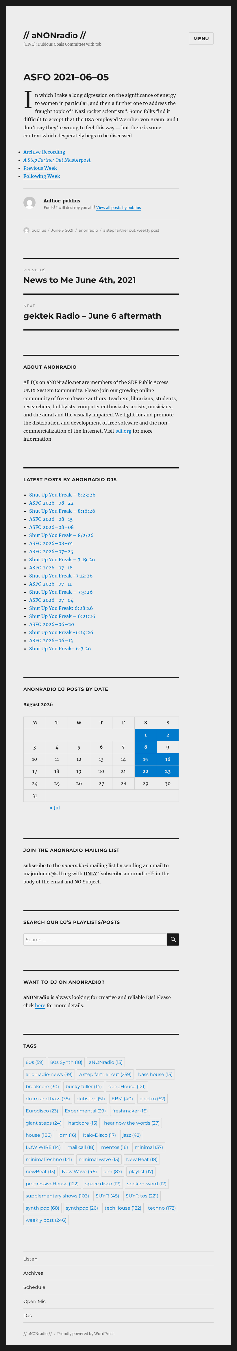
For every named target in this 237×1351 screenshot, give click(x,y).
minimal (149, 1147)
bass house (155, 1074)
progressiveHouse (52, 1183)
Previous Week (40, 168)
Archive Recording (44, 152)
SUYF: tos (142, 1196)
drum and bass (48, 1098)
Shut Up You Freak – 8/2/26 (61, 535)
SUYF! (107, 1196)
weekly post (148, 230)
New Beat (142, 1159)
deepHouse (127, 1086)
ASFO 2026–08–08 (51, 527)
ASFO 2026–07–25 (51, 551)
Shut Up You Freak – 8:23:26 (62, 495)
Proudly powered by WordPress (85, 1333)
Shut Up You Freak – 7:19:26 (62, 559)
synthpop (82, 1208)
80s (35, 1062)
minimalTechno (49, 1159)
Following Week (41, 176)
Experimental (85, 1111)
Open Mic (34, 1301)
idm (67, 1135)
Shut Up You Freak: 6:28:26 (61, 608)
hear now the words (132, 1123)
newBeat (40, 1171)
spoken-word (146, 1183)
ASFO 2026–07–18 (51, 568)
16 (168, 759)
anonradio (88, 230)
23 (168, 771)
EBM (122, 1098)
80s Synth (66, 1062)
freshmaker (130, 1111)
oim (112, 1171)
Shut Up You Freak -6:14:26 (61, 632)
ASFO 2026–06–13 (51, 640)
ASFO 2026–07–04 (51, 600)
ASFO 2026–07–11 (50, 584)
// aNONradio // (54, 35)
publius (39, 230)
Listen (30, 1259)
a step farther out (119, 230)
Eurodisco (42, 1111)
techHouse (123, 1208)
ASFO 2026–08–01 (51, 543)
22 (146, 771)
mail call (81, 1147)
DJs (27, 1315)
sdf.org (124, 431)
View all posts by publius (118, 207)
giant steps (44, 1123)
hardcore (82, 1123)
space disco (103, 1183)
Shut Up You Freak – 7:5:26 (61, 592)
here (40, 1005)
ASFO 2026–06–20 (51, 624)
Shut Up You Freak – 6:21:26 (62, 616)
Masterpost (57, 160)
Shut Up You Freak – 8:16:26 (62, 511)
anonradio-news (49, 1074)
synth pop (42, 1208)
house (39, 1135)
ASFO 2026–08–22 (51, 503)
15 (145, 759)
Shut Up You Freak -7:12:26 (61, 576)
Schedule (34, 1287)
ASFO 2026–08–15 (51, 519)
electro (152, 1098)
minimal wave (99, 1159)
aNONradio (106, 1062)
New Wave (79, 1171)
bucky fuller (84, 1086)
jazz (132, 1135)
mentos (114, 1147)
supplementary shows (57, 1196)
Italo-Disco (99, 1135)
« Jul (54, 808)
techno (162, 1208)
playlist (141, 1171)
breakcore (42, 1086)
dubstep (91, 1098)
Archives (33, 1273)
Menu (201, 38)
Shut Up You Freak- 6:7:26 (60, 648)
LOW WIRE (43, 1147)
